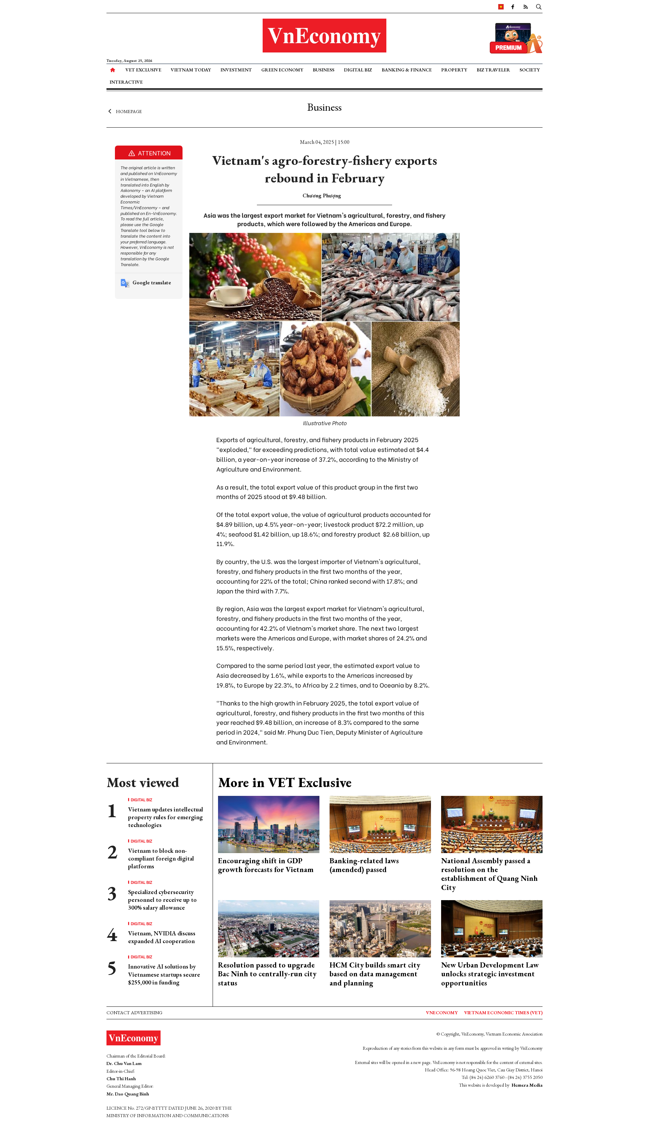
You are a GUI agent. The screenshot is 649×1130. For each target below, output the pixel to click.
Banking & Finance (407, 70)
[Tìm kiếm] (539, 6)
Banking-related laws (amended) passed (364, 865)
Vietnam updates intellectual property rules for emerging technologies (165, 817)
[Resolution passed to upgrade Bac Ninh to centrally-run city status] (268, 928)
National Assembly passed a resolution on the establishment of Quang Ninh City (489, 874)
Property (454, 70)
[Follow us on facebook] (512, 6)
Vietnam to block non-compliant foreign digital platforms (161, 858)
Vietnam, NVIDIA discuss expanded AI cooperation (161, 937)
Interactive (126, 82)
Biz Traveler (493, 70)
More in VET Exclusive (285, 782)
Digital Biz (358, 70)
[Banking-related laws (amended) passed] (380, 823)
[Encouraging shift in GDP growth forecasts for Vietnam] (268, 823)
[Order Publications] (516, 37)
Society (530, 70)
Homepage (129, 111)
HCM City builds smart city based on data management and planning (375, 974)
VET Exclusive (143, 70)
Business (323, 70)
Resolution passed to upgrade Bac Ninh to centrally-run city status (267, 974)
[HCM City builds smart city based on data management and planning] (380, 928)
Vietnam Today (191, 70)
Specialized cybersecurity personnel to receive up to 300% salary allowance (162, 900)
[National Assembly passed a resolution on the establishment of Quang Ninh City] (492, 823)
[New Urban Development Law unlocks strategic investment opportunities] (492, 928)
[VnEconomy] (501, 6)
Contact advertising (134, 1012)
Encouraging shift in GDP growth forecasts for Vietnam (266, 865)
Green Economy (282, 70)
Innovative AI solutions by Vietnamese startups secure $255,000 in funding (164, 974)
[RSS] (525, 6)
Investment (236, 70)
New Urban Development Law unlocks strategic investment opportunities (490, 974)
